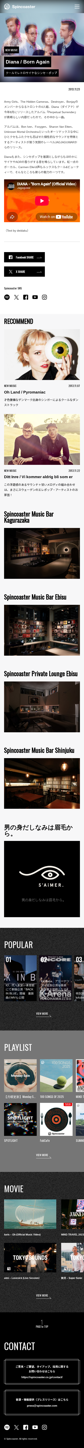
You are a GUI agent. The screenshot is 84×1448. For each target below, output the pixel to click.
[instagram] (44, 299)
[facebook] (25, 299)
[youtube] (35, 299)
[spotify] (7, 299)
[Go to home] (19, 6)
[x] (16, 299)
